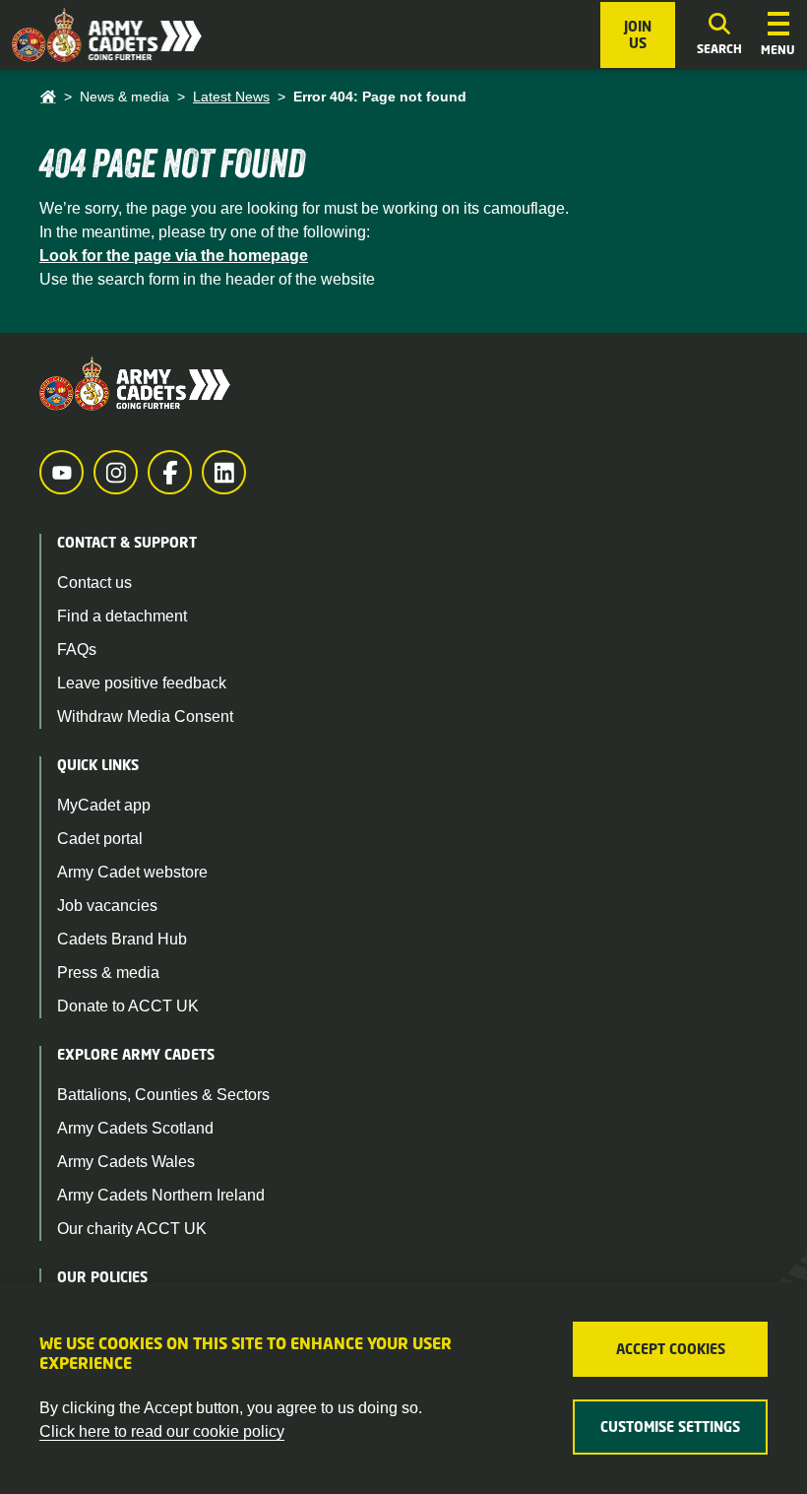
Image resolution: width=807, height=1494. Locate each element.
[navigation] (778, 35)
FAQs (76, 649)
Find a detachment (122, 616)
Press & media (108, 972)
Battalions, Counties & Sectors (163, 1094)
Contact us (94, 582)
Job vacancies (107, 905)
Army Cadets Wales (126, 1161)
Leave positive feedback (141, 683)
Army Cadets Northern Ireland (161, 1195)
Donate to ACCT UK (128, 1006)
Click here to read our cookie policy (161, 1431)
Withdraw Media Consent (145, 716)
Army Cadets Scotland (135, 1128)
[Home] (47, 97)
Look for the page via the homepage (173, 255)
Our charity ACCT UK (132, 1228)
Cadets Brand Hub (122, 939)
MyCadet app (104, 805)
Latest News (231, 96)
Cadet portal (100, 838)
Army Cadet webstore (132, 872)
